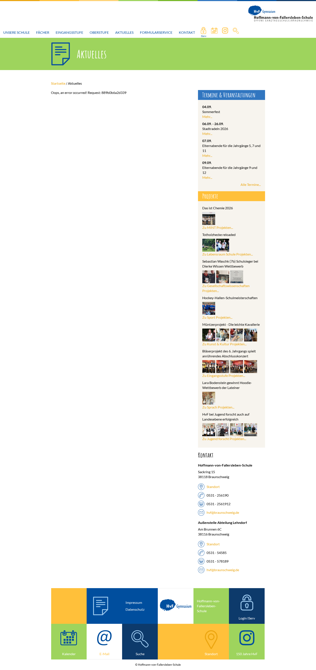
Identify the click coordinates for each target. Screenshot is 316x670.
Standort (213, 487)
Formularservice (156, 32)
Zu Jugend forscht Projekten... (224, 439)
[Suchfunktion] (214, 32)
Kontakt (187, 32)
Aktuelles (124, 32)
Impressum (134, 602)
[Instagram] (225, 32)
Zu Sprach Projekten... (218, 407)
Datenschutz (135, 609)
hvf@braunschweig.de (223, 512)
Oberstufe (99, 32)
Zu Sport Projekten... (217, 317)
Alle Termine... (251, 184)
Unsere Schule (16, 32)
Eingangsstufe (69, 32)
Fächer (42, 32)
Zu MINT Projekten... (217, 227)
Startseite (58, 83)
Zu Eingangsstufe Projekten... (223, 375)
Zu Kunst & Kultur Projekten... (224, 344)
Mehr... (207, 117)
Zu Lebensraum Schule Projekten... (227, 254)
